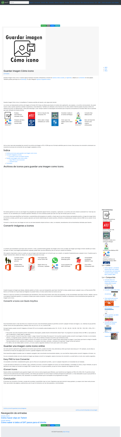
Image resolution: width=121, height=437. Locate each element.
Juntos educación (106, 2)
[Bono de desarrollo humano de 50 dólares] (109, 311)
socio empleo (115, 2)
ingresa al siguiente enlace (43, 79)
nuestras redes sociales (58, 77)
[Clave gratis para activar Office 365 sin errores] (109, 303)
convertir (10, 408)
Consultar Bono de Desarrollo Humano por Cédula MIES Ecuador (111, 281)
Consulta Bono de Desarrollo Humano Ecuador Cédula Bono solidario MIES (112, 272)
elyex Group (66, 431)
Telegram (57, 25)
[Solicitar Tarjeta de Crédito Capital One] (114, 336)
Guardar (87, 410)
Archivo (6, 408)
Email (48, 25)
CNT (96, 2)
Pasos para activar (75, 2)
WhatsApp (23, 79)
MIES (106, 67)
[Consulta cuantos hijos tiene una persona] (114, 294)
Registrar (61, 2)
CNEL (99, 2)
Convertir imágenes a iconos (14, 155)
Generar (57, 2)
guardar (15, 408)
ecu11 (6, 2)
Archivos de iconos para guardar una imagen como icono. (21, 153)
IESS (106, 69)
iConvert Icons (13, 161)
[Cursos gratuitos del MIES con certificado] (109, 319)
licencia (43, 2)
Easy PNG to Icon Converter (17, 160)
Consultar (51, 2)
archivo (78, 410)
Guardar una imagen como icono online (16, 158)
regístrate (68, 77)
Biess (106, 70)
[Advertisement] (42, 15)
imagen (95, 410)
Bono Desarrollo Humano (87, 2)
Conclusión (9, 163)
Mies (47, 2)
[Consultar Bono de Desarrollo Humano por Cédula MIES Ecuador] (109, 286)
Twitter (52, 25)
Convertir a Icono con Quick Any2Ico (19, 156)
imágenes (23, 408)
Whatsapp (43, 25)
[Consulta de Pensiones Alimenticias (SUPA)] (108, 328)
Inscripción (37, 2)
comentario (81, 77)
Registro (31, 2)
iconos (19, 408)
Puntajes (67, 2)
